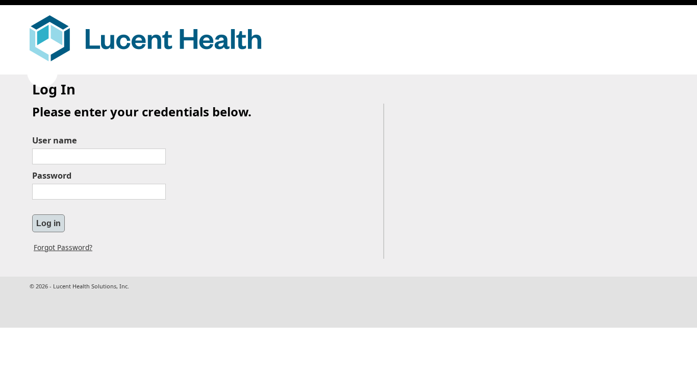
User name (54, 140)
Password (51, 175)
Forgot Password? (63, 247)
